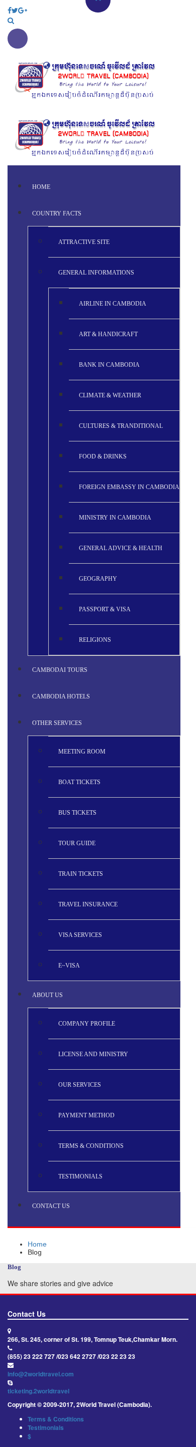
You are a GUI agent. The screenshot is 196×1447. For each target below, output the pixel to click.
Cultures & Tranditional (121, 425)
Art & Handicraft (108, 334)
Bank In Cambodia (109, 364)
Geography (98, 578)
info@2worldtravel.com (41, 1373)
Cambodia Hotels (61, 696)
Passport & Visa (105, 609)
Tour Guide (76, 843)
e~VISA (69, 965)
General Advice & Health (120, 548)
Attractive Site (84, 242)
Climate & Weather (110, 395)
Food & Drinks (103, 456)
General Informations (96, 272)
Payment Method (86, 1115)
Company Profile (86, 1023)
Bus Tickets (77, 812)
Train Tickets (80, 873)
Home (41, 186)
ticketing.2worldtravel (38, 1390)
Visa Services (80, 934)
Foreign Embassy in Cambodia (129, 487)
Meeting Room (82, 751)
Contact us (51, 1206)
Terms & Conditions (91, 1145)
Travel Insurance (88, 904)
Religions (95, 639)
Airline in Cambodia (112, 303)
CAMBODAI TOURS (59, 669)
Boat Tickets (79, 782)
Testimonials (80, 1176)
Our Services (79, 1084)
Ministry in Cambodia (115, 517)
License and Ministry (93, 1054)
